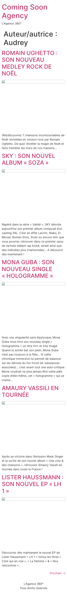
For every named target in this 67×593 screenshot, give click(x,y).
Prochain (57, 573)
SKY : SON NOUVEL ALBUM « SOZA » (28, 159)
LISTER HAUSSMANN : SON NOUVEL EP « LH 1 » (32, 484)
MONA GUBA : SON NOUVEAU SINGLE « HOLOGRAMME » (28, 269)
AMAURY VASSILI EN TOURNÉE (30, 391)
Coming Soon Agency (25, 11)
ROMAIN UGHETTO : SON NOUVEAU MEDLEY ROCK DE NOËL (30, 63)
